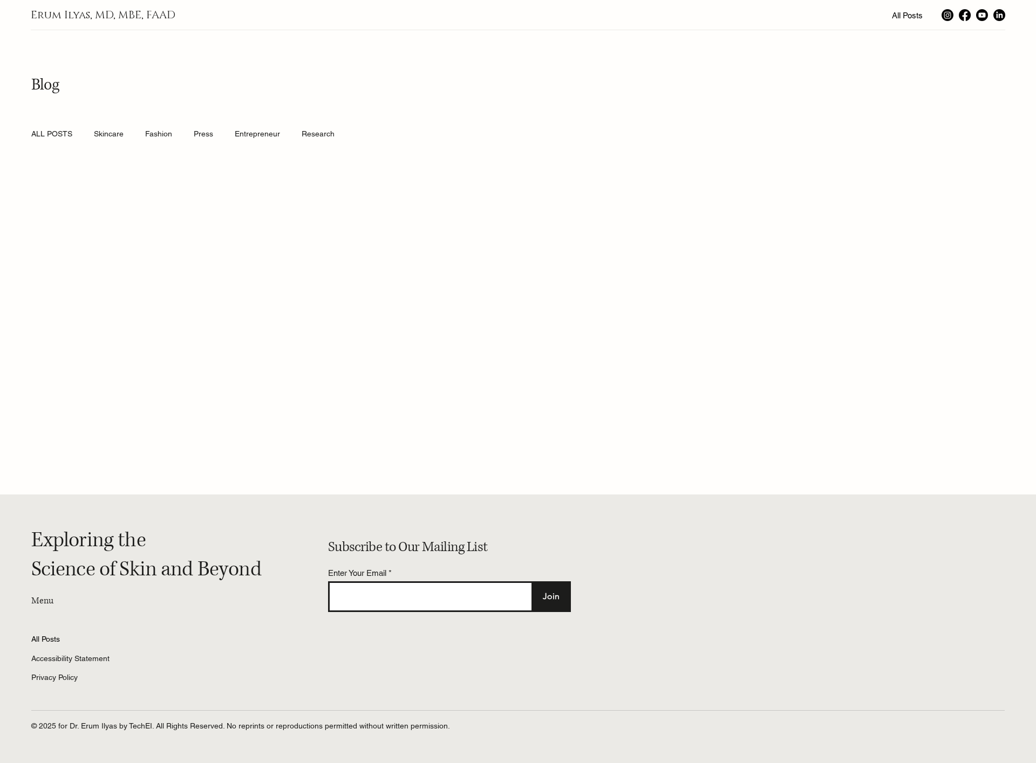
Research (318, 133)
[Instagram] (947, 15)
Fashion (158, 133)
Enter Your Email (357, 573)
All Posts (45, 639)
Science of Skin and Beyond (146, 569)
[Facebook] (965, 15)
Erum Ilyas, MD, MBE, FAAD (103, 15)
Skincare (109, 133)
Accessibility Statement (70, 658)
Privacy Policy (54, 677)
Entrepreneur (257, 133)
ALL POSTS (51, 133)
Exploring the (88, 540)
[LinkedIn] (999, 15)
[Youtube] (982, 15)
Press (203, 133)
